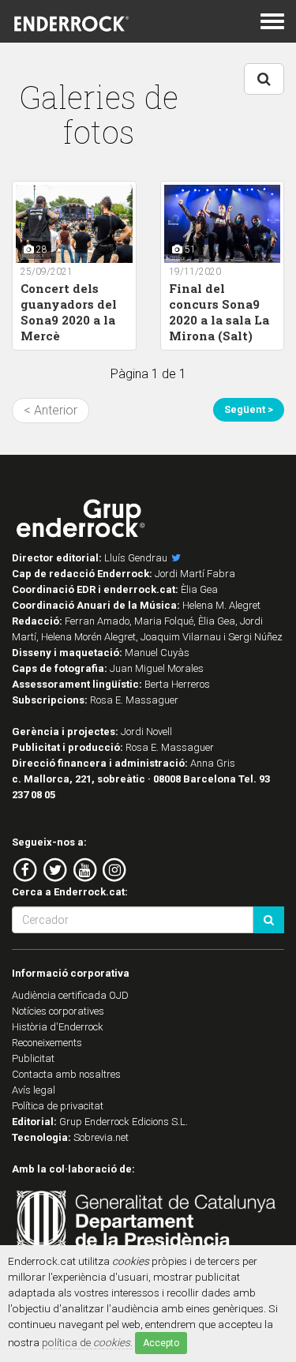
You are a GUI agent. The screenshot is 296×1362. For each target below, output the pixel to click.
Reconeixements (47, 1043)
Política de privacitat (57, 1106)
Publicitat (33, 1058)
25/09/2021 (47, 271)
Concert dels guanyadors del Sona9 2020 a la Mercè (69, 311)
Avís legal (33, 1090)
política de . (87, 1342)
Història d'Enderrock (57, 1027)
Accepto (161, 1343)
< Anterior (50, 410)
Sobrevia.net (101, 1137)
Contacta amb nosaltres (66, 1074)
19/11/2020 (195, 271)
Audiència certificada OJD (70, 995)
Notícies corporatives (58, 1011)
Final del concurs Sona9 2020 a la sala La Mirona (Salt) (219, 311)
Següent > (248, 409)
